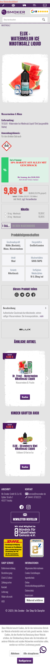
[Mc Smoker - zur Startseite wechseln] (13, 12)
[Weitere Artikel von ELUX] (25, 329)
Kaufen (25, 397)
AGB (3, 601)
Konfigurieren (25, 660)
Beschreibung (9, 308)
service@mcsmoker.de (37, 494)
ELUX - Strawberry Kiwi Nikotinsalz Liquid (25, 447)
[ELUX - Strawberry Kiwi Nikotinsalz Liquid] (25, 436)
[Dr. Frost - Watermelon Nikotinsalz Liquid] (25, 366)
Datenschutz (29, 590)
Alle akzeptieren (30, 653)
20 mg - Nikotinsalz (14, 216)
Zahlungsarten (6, 582)
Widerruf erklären (35, 600)
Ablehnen (15, 653)
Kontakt (4, 587)
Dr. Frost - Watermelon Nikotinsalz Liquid (25, 377)
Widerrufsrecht (6, 596)
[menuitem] (25, 19)
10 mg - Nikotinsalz (14, 213)
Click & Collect (6, 577)
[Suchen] (43, 19)
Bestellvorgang (6, 573)
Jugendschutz (29, 577)
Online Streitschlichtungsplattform (35, 584)
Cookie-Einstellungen (32, 573)
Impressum (29, 595)
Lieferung (4, 592)
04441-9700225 (34, 497)
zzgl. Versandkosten (29, 199)
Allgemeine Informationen (34, 568)
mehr (41, 316)
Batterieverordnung (8, 568)
